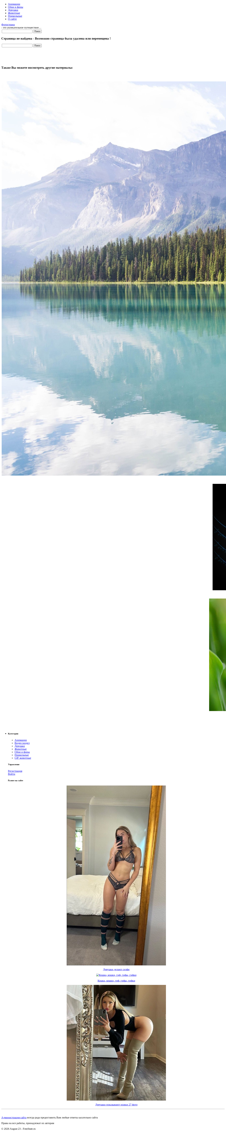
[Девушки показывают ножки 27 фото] (116, 1099)
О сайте (12, 19)
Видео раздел (22, 743)
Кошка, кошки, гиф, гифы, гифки (116, 980)
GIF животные (23, 758)
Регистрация (15, 771)
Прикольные (15, 16)
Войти (11, 774)
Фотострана (8, 24)
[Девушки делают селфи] (116, 964)
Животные (14, 13)
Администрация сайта (13, 1117)
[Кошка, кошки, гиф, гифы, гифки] (116, 975)
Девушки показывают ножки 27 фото (116, 1104)
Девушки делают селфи (116, 969)
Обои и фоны (15, 7)
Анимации (14, 4)
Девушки (13, 10)
